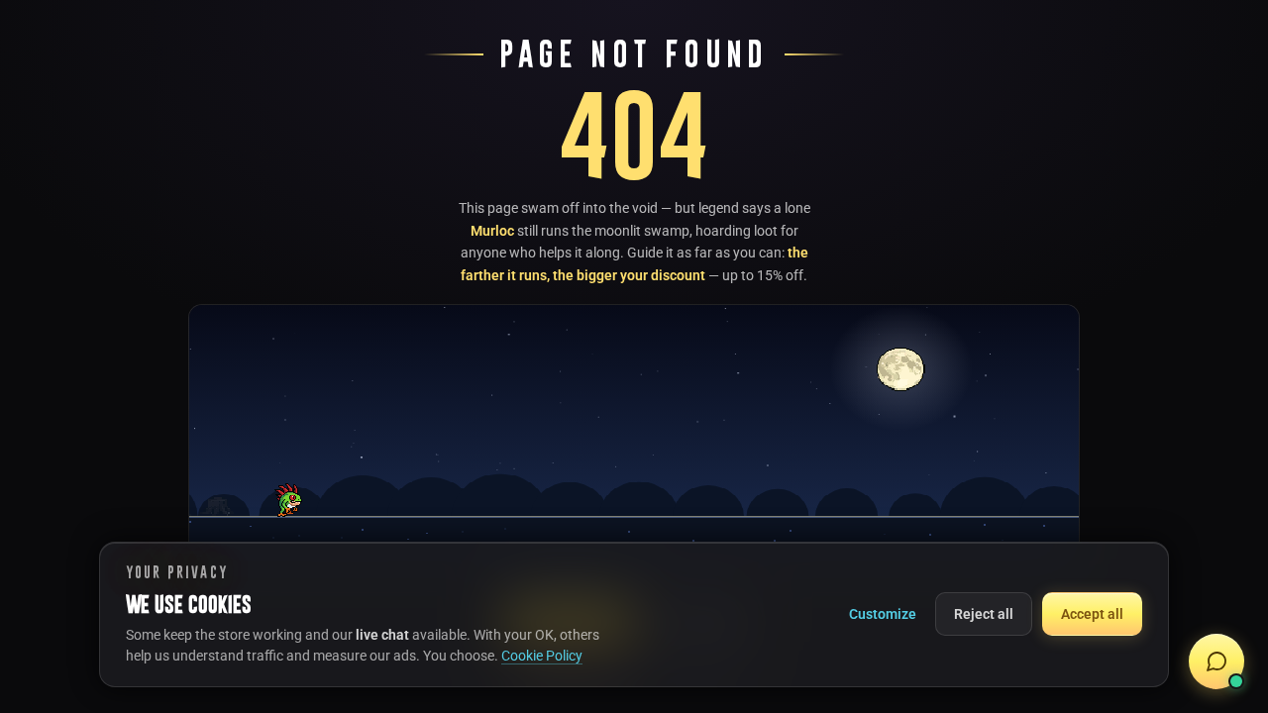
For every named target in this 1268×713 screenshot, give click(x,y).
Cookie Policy (541, 655)
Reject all (983, 614)
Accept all (1092, 614)
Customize (882, 614)
